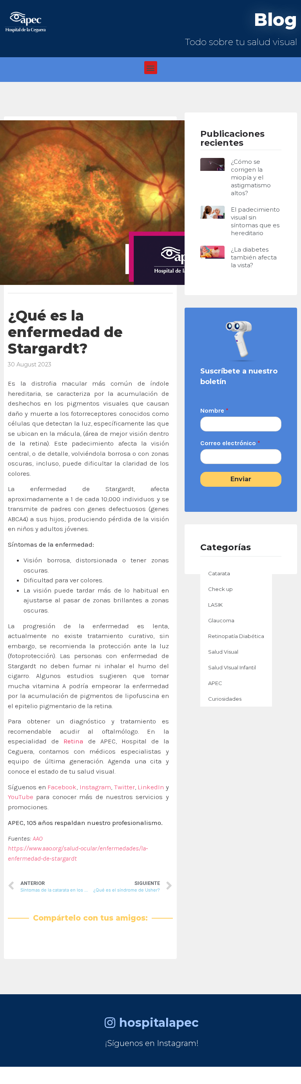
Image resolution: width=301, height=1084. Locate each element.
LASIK (215, 605)
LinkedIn (151, 787)
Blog (275, 19)
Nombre (214, 410)
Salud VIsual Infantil (232, 667)
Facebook (61, 787)
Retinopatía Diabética (236, 636)
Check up (220, 589)
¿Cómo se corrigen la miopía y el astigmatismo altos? (251, 177)
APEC (215, 683)
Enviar (240, 479)
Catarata (219, 573)
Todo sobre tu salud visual (241, 41)
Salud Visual (223, 652)
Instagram (95, 787)
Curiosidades (224, 699)
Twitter (124, 787)
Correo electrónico (230, 443)
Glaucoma (221, 620)
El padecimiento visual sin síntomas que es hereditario (255, 221)
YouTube (20, 797)
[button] (150, 67)
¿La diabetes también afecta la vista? (254, 257)
